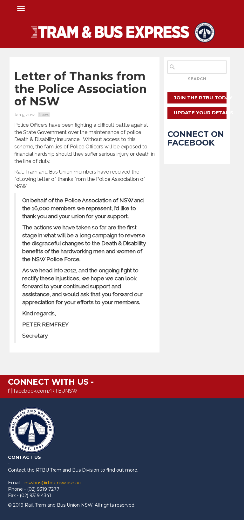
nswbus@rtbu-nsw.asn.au (52, 483)
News (44, 114)
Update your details (200, 113)
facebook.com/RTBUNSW (46, 391)
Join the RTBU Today (200, 98)
